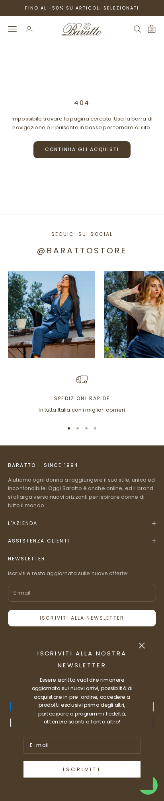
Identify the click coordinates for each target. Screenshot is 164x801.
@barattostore (82, 250)
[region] (82, 394)
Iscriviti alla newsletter (82, 617)
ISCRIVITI (82, 769)
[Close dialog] (141, 645)
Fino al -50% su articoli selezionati (82, 8)
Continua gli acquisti (82, 149)
